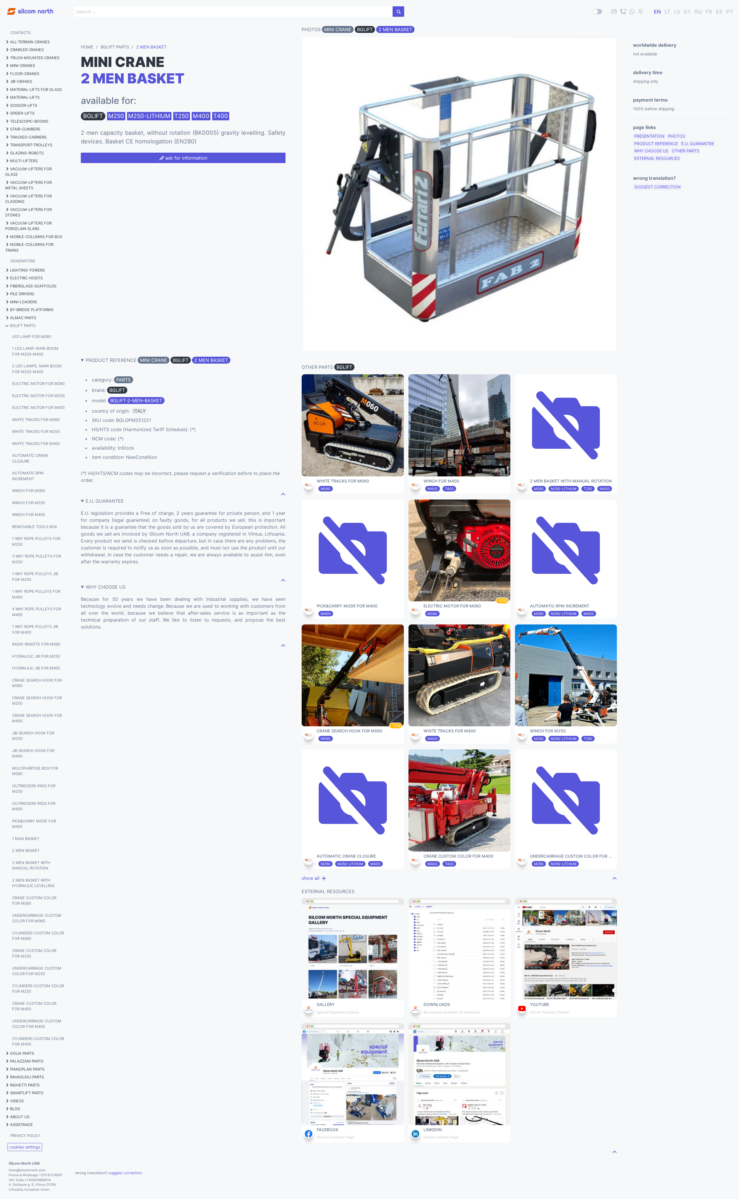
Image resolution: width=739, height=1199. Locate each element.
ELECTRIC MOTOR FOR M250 (38, 395)
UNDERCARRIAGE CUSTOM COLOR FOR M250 (36, 971)
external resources (657, 158)
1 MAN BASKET (25, 838)
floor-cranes (24, 73)
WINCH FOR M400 (28, 514)
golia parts (22, 1053)
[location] (641, 11)
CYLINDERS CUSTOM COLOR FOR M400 (38, 1041)
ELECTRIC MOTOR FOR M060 (38, 383)
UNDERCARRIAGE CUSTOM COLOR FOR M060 (36, 918)
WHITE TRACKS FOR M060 (36, 419)
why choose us (651, 150)
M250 (116, 116)
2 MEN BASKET (26, 850)
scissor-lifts (23, 105)
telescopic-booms (29, 121)
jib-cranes (21, 81)
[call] (623, 11)
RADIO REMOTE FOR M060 (36, 644)
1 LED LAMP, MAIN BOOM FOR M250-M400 (35, 351)
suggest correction (657, 186)
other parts (685, 150)
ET (687, 12)
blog (15, 1108)
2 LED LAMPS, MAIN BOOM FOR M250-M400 (36, 369)
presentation (649, 136)
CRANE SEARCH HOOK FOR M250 (37, 700)
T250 (181, 116)
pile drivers (22, 293)
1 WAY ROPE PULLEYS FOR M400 (36, 594)
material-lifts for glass (36, 89)
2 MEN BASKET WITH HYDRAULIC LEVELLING (33, 883)
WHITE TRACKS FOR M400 (36, 443)
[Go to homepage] (26, 8)
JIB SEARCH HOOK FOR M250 (33, 736)
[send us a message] (632, 11)
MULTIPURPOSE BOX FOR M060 (35, 771)
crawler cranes (27, 49)
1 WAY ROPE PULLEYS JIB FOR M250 (35, 576)
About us (19, 1116)
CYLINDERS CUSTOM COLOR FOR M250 (38, 988)
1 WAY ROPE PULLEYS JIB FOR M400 (35, 629)
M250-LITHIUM (149, 116)
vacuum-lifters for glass (28, 172)
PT (729, 12)
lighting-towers (27, 270)
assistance (21, 1124)
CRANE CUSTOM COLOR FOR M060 (34, 900)
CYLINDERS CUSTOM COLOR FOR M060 (38, 936)
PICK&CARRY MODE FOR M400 (34, 824)
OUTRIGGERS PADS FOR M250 (33, 788)
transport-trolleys (31, 145)
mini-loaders (23, 302)
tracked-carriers (28, 137)
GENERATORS (22, 261)
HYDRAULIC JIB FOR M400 (36, 668)
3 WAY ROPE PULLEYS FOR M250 (36, 559)
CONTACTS (20, 32)
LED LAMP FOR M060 (31, 336)
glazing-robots (27, 153)
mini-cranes (22, 65)
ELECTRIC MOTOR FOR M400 (38, 407)
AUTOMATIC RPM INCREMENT (28, 476)
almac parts (23, 317)
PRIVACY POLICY (25, 1135)
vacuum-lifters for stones (28, 212)
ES (719, 12)
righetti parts (25, 1085)
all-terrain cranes (30, 42)
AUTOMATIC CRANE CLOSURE (30, 458)
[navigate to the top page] (283, 494)
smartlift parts (26, 1092)
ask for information (185, 158)
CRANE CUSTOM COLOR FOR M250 (34, 953)
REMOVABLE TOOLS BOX (34, 526)
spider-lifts (22, 113)
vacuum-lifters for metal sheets (28, 185)
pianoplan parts (27, 1069)
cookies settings (25, 1146)
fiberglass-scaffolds (33, 286)
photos (676, 136)
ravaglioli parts (27, 1077)
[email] (614, 11)
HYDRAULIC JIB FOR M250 (36, 656)
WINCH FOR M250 (28, 502)
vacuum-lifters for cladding (28, 199)
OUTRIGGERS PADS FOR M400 (33, 806)
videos (17, 1101)
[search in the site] (398, 11)
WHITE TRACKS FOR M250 (36, 431)
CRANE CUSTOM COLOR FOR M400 (34, 1006)
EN (657, 12)
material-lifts (25, 97)
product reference (656, 143)
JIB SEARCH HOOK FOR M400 (33, 753)
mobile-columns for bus (36, 236)
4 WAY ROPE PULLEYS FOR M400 (36, 612)
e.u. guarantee (697, 143)
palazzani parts (26, 1061)
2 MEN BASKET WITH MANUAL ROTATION (31, 865)
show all (311, 878)
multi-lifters (24, 160)
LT (667, 12)
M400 (201, 116)
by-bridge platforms (31, 309)
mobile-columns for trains (29, 247)
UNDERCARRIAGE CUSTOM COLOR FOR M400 (36, 1024)
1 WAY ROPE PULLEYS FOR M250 (36, 541)
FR (709, 12)
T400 (220, 116)
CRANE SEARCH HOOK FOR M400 (37, 718)
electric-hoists (26, 278)
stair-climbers (25, 129)
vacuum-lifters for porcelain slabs (28, 226)
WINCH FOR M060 (28, 490)
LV (677, 12)
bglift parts (23, 325)
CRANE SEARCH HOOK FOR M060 (37, 683)
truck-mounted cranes (34, 57)
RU (698, 12)
